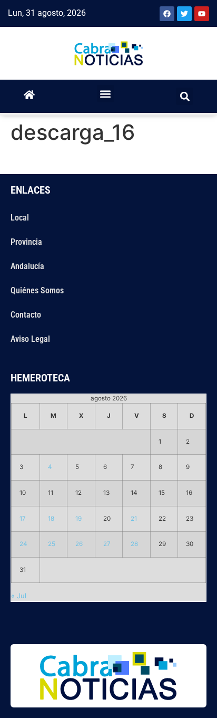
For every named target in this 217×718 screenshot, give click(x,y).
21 (134, 518)
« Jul (18, 595)
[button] (105, 93)
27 (107, 544)
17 (22, 518)
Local (20, 218)
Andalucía (27, 266)
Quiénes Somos (37, 290)
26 (79, 544)
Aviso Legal (30, 339)
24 (23, 544)
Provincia (26, 242)
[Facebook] (167, 13)
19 (78, 518)
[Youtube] (201, 13)
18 (51, 518)
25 (51, 544)
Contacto (26, 315)
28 (134, 544)
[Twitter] (184, 13)
